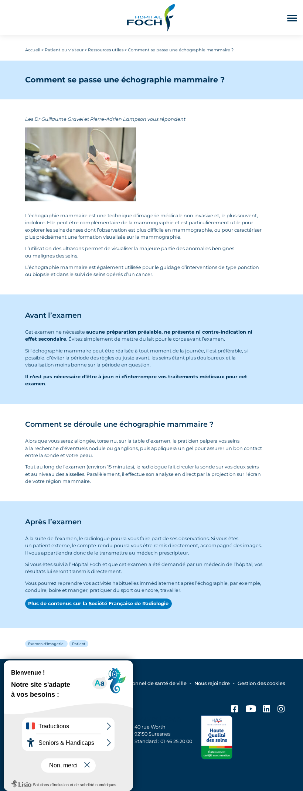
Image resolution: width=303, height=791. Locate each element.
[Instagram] (281, 710)
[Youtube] (251, 710)
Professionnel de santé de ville (150, 683)
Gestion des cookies (261, 683)
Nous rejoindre (212, 683)
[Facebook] (234, 710)
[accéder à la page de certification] (217, 738)
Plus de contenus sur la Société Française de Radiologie (98, 603)
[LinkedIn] (266, 710)
